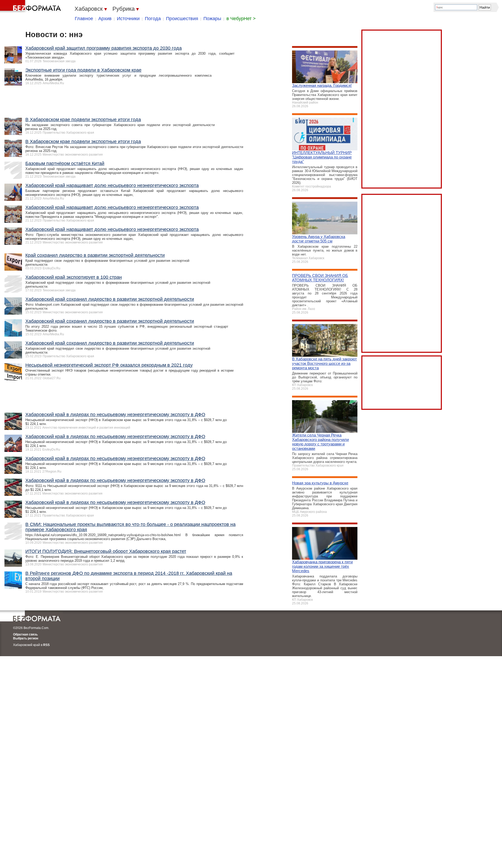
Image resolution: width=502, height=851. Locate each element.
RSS (46, 645)
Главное (84, 18)
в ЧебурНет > (241, 18)
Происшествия (182, 18)
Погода (153, 18)
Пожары (212, 18)
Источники (128, 18)
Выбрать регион (25, 638)
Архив (105, 18)
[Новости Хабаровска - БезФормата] (31, 6)
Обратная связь (25, 634)
